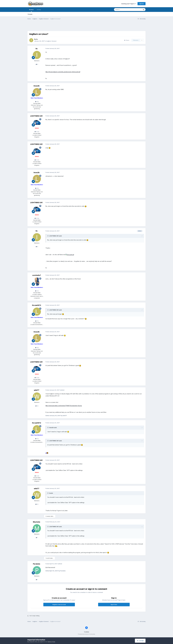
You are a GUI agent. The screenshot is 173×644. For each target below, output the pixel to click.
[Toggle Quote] (48, 236)
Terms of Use (51, 641)
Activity (39, 9)
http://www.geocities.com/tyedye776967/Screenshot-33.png (64, 405)
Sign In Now (114, 604)
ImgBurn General (51, 41)
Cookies (86, 632)
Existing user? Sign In (128, 3)
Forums (30, 14)
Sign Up (141, 3)
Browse (31, 9)
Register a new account (59, 604)
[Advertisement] (86, 26)
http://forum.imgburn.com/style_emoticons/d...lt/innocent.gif (63, 72)
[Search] (144, 9)
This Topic (136, 9)
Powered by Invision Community (86, 634)
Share (127, 40)
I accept (141, 640)
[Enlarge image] (49, 148)
